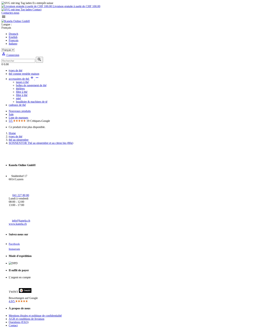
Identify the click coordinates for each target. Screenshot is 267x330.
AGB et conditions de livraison (26, 318)
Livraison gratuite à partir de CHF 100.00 (76, 6)
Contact (36, 9)
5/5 (11, 120)
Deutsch (13, 33)
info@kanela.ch (21, 220)
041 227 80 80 (20, 195)
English (13, 37)
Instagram (14, 249)
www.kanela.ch (18, 223)
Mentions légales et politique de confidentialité (35, 315)
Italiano (13, 43)
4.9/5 (12, 301)
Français (13, 40)
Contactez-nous (10, 12)
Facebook (14, 243)
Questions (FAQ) (19, 322)
